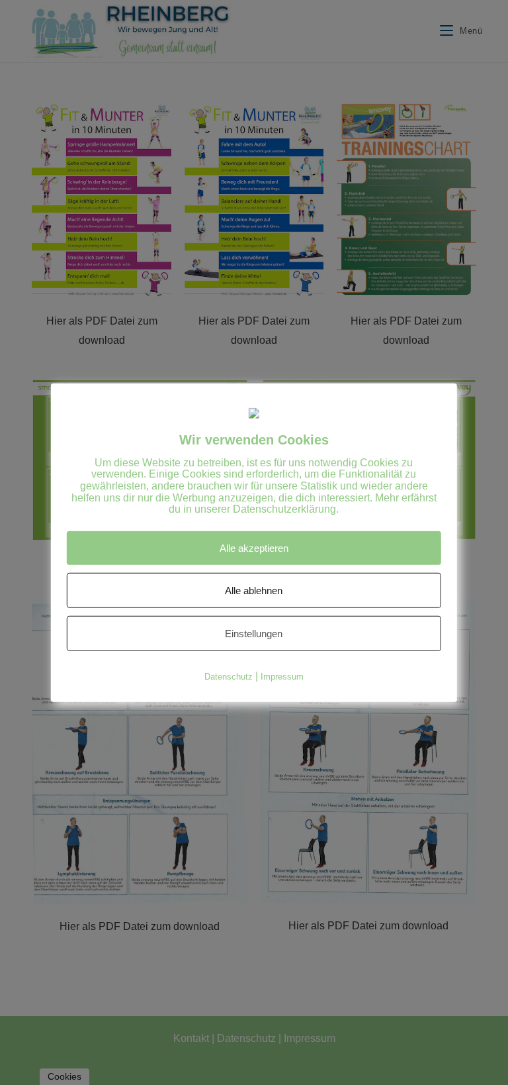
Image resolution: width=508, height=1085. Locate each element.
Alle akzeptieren (254, 547)
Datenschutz (228, 676)
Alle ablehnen (253, 589)
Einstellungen (253, 633)
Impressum (282, 676)
